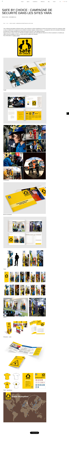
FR (63, 1)
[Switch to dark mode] (60, 2)
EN (64, 1)
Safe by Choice (16, 35)
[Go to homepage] (4, 1)
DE (66, 1)
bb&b (4, 23)
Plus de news (35, 432)
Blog (7, 23)
